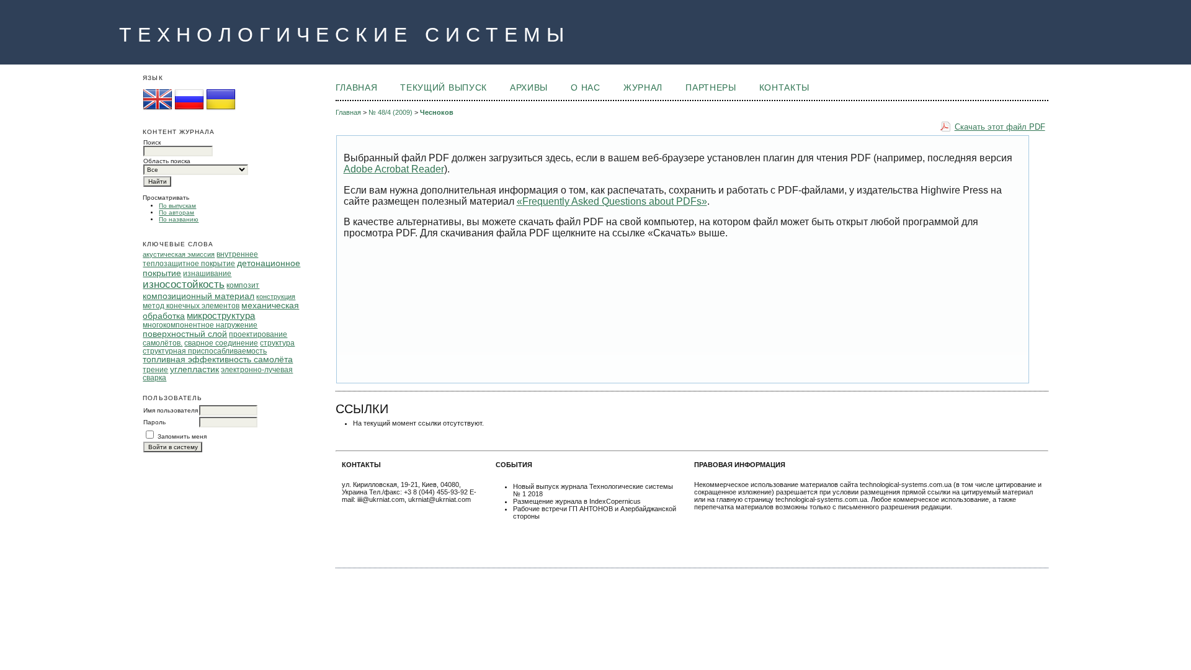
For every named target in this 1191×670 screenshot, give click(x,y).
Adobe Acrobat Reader (394, 169)
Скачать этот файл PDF (1000, 127)
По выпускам (177, 205)
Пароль (154, 422)
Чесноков (436, 112)
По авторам (176, 212)
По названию (178, 219)
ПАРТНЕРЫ (710, 87)
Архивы (529, 87)
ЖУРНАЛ (642, 87)
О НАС (585, 87)
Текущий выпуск (443, 87)
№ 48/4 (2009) (390, 112)
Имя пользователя (170, 410)
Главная (357, 87)
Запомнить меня (182, 436)
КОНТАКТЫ (784, 87)
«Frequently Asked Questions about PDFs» (612, 201)
